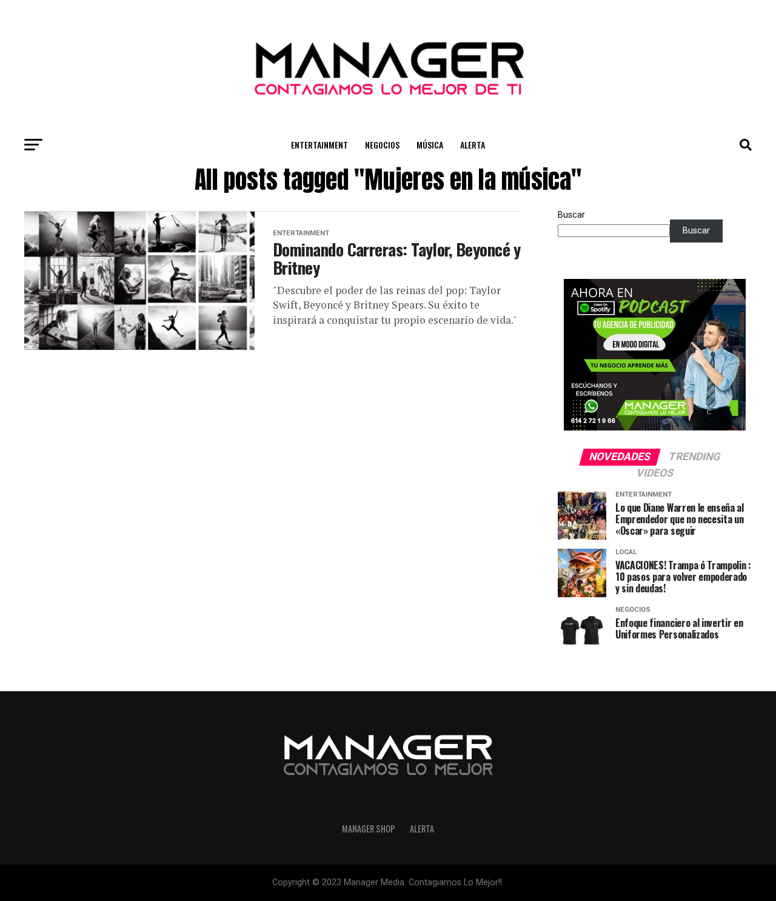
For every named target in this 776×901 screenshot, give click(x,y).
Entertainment (319, 144)
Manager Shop (368, 828)
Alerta (472, 144)
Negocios (382, 144)
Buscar (571, 215)
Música (429, 144)
